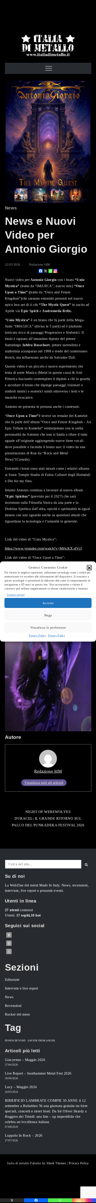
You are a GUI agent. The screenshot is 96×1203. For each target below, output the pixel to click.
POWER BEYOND (15, 1040)
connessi (19, 910)
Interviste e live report (21, 988)
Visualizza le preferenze (48, 627)
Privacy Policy (37, 635)
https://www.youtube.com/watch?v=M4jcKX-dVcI (43, 548)
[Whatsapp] (50, 271)
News (11, 207)
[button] (89, 567)
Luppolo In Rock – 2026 (23, 1135)
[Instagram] (55, 271)
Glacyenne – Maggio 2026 (25, 1060)
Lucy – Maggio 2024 (21, 1087)
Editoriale (12, 980)
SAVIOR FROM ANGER (41, 1040)
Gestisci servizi (16, 594)
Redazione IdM (39, 264)
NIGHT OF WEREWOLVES (48, 812)
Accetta (48, 603)
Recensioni (13, 1006)
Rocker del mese (17, 1014)
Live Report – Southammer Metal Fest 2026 (38, 1073)
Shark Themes (56, 1163)
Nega (48, 615)
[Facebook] (41, 271)
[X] (46, 271)
